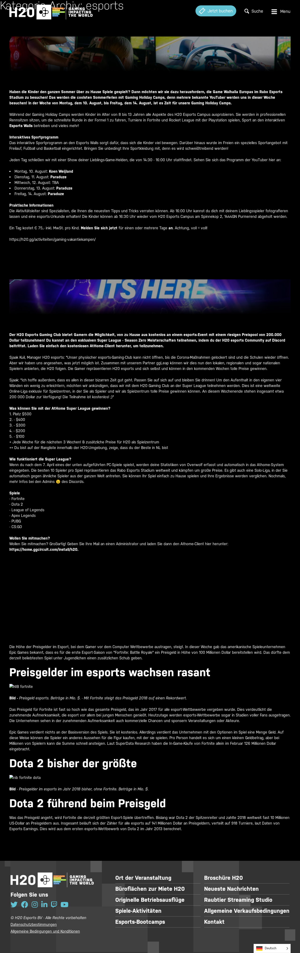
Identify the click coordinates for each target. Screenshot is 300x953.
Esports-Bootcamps (140, 922)
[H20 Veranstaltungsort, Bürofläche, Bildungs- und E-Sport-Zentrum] (51, 11)
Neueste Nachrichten (231, 889)
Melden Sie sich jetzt (99, 228)
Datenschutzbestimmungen (34, 924)
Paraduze (58, 177)
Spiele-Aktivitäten (138, 911)
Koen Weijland (61, 171)
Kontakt (214, 922)
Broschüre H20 (223, 878)
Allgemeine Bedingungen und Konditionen (45, 931)
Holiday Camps (218, 103)
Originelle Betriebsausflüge (149, 900)
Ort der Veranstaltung (143, 878)
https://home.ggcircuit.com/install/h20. (44, 549)
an (171, 228)
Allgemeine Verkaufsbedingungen (246, 911)
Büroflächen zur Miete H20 (150, 889)
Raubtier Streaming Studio (238, 900)
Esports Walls (21, 126)
